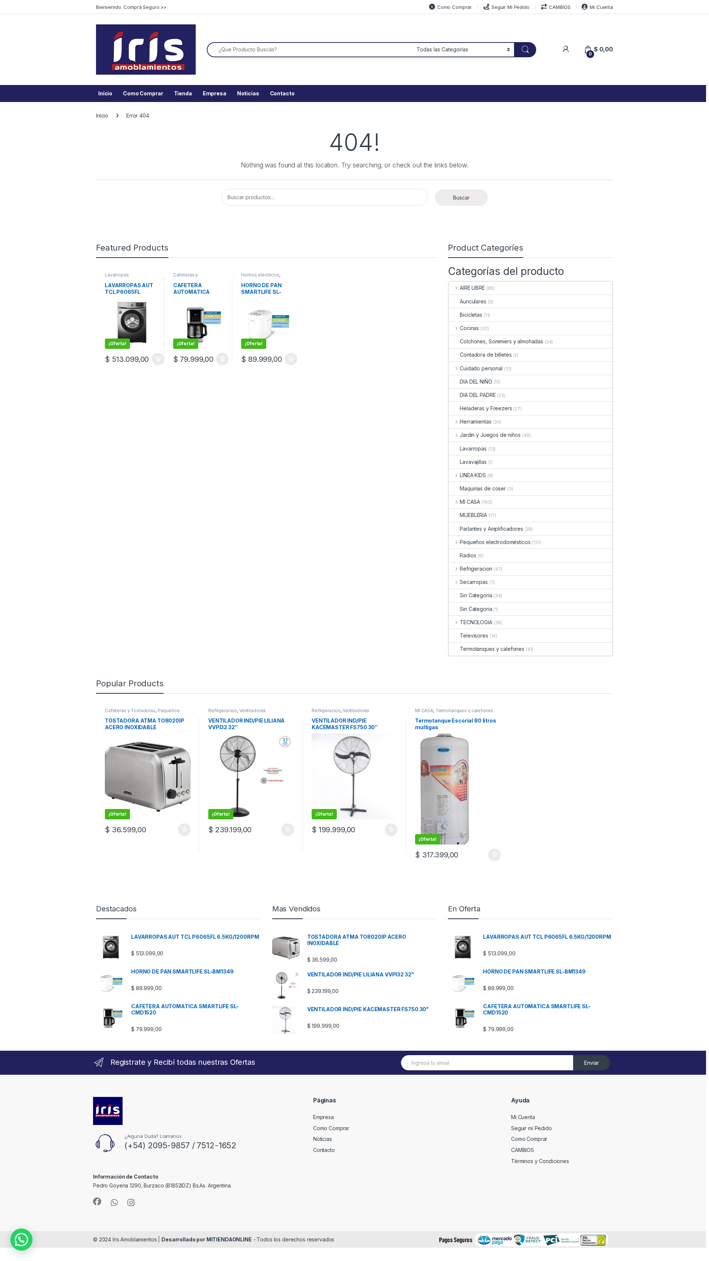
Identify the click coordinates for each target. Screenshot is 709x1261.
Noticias (248, 93)
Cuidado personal (481, 368)
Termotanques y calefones (492, 649)
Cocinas (469, 328)
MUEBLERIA (473, 515)
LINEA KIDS (473, 475)
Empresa (214, 93)
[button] (21, 1239)
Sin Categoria (476, 609)
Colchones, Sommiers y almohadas (501, 341)
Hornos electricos (260, 275)
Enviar (591, 1063)
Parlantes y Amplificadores (491, 529)
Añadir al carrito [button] (156, 359)
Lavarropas (117, 275)
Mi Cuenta (601, 7)
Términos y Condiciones (540, 1161)
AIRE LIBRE (472, 288)
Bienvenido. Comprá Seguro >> (131, 7)
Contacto (282, 93)
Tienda (183, 93)
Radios (468, 555)
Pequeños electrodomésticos (495, 542)
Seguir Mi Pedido (510, 7)
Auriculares (473, 301)
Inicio (105, 93)
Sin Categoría (476, 595)
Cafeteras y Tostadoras (185, 277)
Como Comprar (454, 7)
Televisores (474, 635)
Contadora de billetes (485, 354)
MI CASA (470, 502)
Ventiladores (252, 710)
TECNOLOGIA (476, 622)
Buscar (461, 197)
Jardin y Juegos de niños (490, 435)
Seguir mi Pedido (531, 1128)
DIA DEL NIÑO (476, 381)
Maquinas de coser (483, 488)
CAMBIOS (559, 7)
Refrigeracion (476, 568)
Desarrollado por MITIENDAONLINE (206, 1239)
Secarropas (473, 582)
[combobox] (309, 49)
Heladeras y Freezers (486, 408)
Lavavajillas (473, 462)
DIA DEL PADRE (478, 395)
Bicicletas (471, 315)
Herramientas (475, 421)
